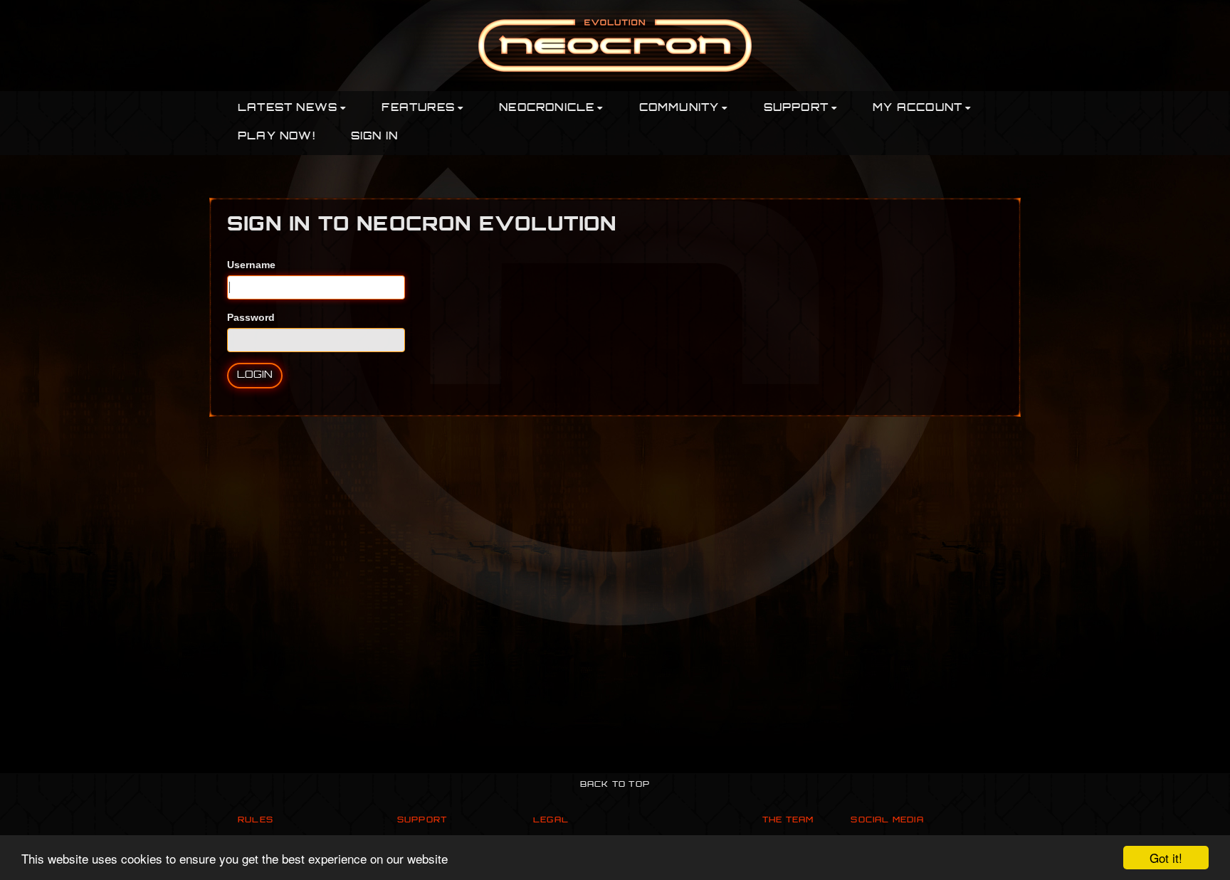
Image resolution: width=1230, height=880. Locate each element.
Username (251, 264)
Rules (255, 821)
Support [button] (796, 108)
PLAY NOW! (276, 137)
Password (251, 317)
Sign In (374, 137)
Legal (551, 821)
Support (422, 821)
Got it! (1166, 857)
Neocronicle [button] (546, 108)
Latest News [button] (287, 108)
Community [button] (679, 108)
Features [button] (418, 108)
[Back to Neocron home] (615, 45)
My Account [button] (917, 108)
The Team (788, 821)
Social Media (887, 821)
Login (255, 375)
